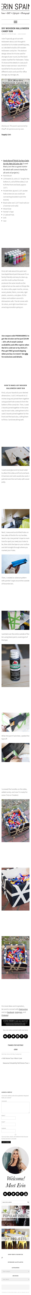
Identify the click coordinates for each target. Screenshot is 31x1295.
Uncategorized (18, 1054)
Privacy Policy (25, 1292)
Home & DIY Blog (11, 1054)
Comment (4, 1101)
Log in (19, 1292)
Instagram (18, 1012)
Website (4, 1128)
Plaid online (23, 1009)
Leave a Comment (22, 34)
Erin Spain (15, 9)
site (26, 354)
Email (3, 1122)
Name (3, 1115)
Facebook (10, 1012)
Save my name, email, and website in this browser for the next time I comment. (15, 1138)
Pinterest (5, 1015)
